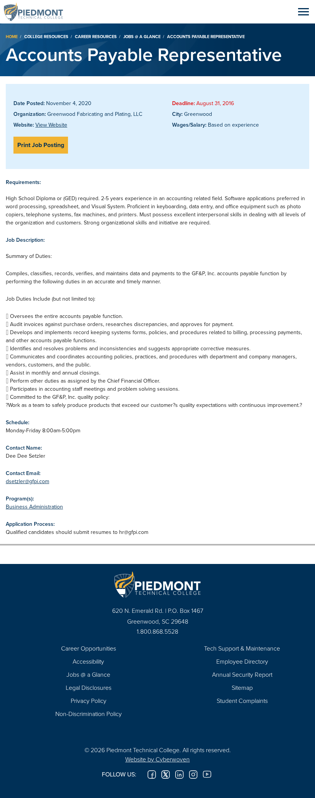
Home (12, 36)
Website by (157, 759)
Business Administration (34, 506)
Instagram (193, 774)
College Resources (46, 36)
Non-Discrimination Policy (88, 713)
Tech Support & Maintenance (242, 648)
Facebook (152, 774)
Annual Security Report (242, 674)
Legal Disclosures (88, 687)
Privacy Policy (88, 700)
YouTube (207, 774)
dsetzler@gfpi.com (27, 481)
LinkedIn (179, 774)
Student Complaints (242, 700)
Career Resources (96, 36)
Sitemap (242, 687)
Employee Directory (242, 661)
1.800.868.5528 (157, 631)
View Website (51, 125)
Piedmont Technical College (36, 11)
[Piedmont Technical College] (157, 584)
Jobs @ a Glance (142, 36)
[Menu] (303, 11)
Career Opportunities (88, 648)
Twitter (165, 774)
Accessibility (88, 661)
